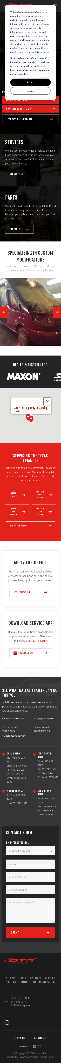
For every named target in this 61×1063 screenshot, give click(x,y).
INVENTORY (35, 978)
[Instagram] (39, 1046)
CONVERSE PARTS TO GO (18, 108)
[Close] (47, 401)
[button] (31, 419)
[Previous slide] (4, 312)
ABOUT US (50, 978)
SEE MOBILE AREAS (18, 526)
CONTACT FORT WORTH (40, 495)
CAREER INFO (20, 1038)
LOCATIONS (11, 982)
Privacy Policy (42, 52)
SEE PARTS (15, 229)
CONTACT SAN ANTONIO (14, 511)
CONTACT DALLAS (14, 494)
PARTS (23, 978)
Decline (30, 90)
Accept (30, 82)
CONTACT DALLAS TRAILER (20, 119)
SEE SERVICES (16, 174)
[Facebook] (34, 1046)
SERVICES (10, 978)
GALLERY (25, 982)
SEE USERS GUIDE (37, 640)
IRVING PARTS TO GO (17, 100)
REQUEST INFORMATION (44, 982)
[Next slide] (57, 312)
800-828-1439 (19, 1001)
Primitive (33, 1057)
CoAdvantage (40, 1038)
